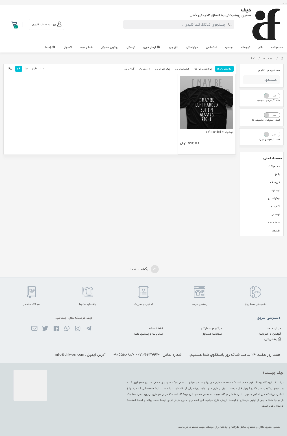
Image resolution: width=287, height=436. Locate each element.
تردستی (130, 47)
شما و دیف (86, 47)
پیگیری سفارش (109, 47)
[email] (34, 328)
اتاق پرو (173, 47)
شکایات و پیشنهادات (148, 333)
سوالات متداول (212, 333)
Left (253, 58)
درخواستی (192, 47)
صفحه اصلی (272, 158)
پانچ (260, 47)
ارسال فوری (150, 47)
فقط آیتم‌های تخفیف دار (265, 120)
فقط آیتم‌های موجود (268, 100)
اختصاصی (211, 47)
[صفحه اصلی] (282, 58)
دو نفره (229, 47)
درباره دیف (274, 328)
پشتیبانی (271, 339)
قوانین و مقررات (270, 333)
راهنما (48, 47)
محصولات (277, 47)
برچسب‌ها (268, 58)
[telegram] (88, 328)
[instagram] (77, 328)
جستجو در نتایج (269, 70)
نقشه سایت (155, 328)
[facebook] (56, 328)
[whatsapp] (67, 328)
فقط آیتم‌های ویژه (269, 139)
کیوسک (245, 47)
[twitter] (45, 328)
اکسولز (68, 47)
